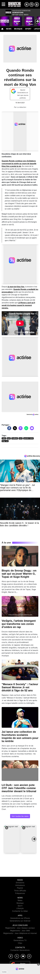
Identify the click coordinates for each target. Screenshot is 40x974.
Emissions (20, 882)
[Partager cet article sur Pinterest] (20, 429)
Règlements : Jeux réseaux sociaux (20, 928)
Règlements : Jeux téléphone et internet (20, 933)
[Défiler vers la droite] (34, 839)
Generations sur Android (20, 921)
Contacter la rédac (20, 911)
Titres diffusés (20, 890)
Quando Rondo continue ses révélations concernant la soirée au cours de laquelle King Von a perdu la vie (19, 163)
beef (8, 438)
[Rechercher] (31, 4)
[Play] (3, 19)
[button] (12, 839)
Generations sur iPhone (20, 918)
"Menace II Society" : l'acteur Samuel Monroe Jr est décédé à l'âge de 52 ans (20, 687)
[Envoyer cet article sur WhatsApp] (25, 429)
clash (4, 438)
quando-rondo (28, 438)
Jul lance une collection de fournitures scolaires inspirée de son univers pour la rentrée (20, 736)
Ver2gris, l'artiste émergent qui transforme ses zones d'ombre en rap (19, 623)
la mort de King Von (15, 287)
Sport (28, 29)
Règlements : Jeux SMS (20, 930)
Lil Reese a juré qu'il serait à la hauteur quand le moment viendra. (18, 305)
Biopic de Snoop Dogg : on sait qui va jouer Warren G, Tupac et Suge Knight (19, 573)
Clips (20, 943)
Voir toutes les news (20, 816)
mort (20, 438)
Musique (18, 29)
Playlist (20, 888)
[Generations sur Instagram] (29, 956)
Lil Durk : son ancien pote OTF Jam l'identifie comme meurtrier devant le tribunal (19, 788)
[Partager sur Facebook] (8, 429)
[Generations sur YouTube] (23, 956)
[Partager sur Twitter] (14, 429)
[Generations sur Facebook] (11, 956)
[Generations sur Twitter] (17, 956)
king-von (5, 441)
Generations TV (20, 940)
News (8, 29)
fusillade (14, 438)
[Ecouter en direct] (26, 4)
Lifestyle (20, 908)
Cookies (4, 972)
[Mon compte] (36, 4)
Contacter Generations (20, 950)
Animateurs (20, 885)
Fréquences (20, 893)
